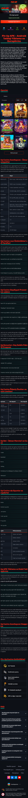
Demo (5, 113)
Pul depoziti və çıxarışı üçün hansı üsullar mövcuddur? (11, 726)
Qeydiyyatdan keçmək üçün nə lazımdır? (10, 713)
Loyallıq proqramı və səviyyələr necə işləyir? (12, 751)
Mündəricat (15, 773)
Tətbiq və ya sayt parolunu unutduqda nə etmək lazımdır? (12, 745)
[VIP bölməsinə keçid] (2, 96)
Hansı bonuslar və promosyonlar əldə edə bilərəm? (12, 732)
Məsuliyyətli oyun (8, 769)
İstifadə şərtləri (20, 769)
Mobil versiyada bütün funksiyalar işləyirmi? (11, 757)
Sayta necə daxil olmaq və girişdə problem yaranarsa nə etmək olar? (11, 719)
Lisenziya (7, 773)
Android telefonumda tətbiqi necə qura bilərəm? (11, 738)
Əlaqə (19, 766)
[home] (14, 2)
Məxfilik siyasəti (11, 766)
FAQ (22, 773)
